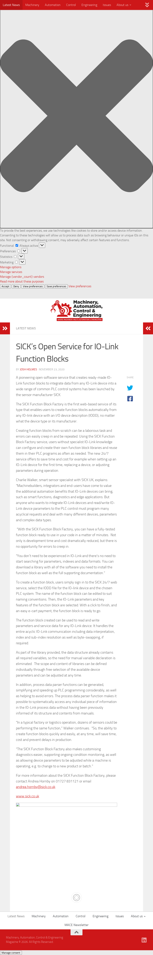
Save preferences (56, 286)
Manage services (11, 272)
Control (71, 5)
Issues (107, 5)
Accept (5, 286)
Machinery (32, 5)
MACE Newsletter (76, 925)
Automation (53, 5)
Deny (16, 286)
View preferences (33, 286)
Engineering (89, 5)
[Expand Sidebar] (5, 328)
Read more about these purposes (22, 281)
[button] (76, 116)
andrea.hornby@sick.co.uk (35, 787)
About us (122, 5)
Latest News (11, 5)
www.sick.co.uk (27, 796)
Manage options (10, 267)
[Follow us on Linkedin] (144, 940)
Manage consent (11, 952)
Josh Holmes (28, 369)
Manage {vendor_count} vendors (22, 277)
